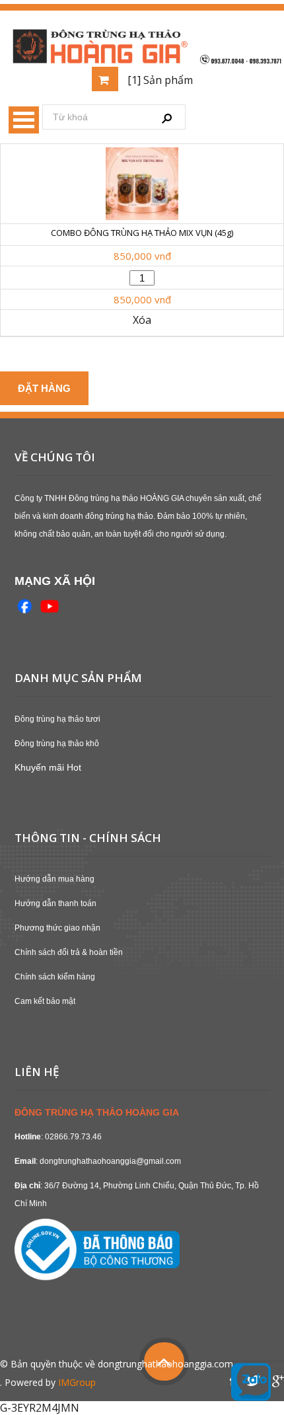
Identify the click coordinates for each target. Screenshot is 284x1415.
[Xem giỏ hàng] (105, 79)
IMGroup (77, 1382)
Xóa (142, 320)
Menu (24, 120)
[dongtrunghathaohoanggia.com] (142, 44)
